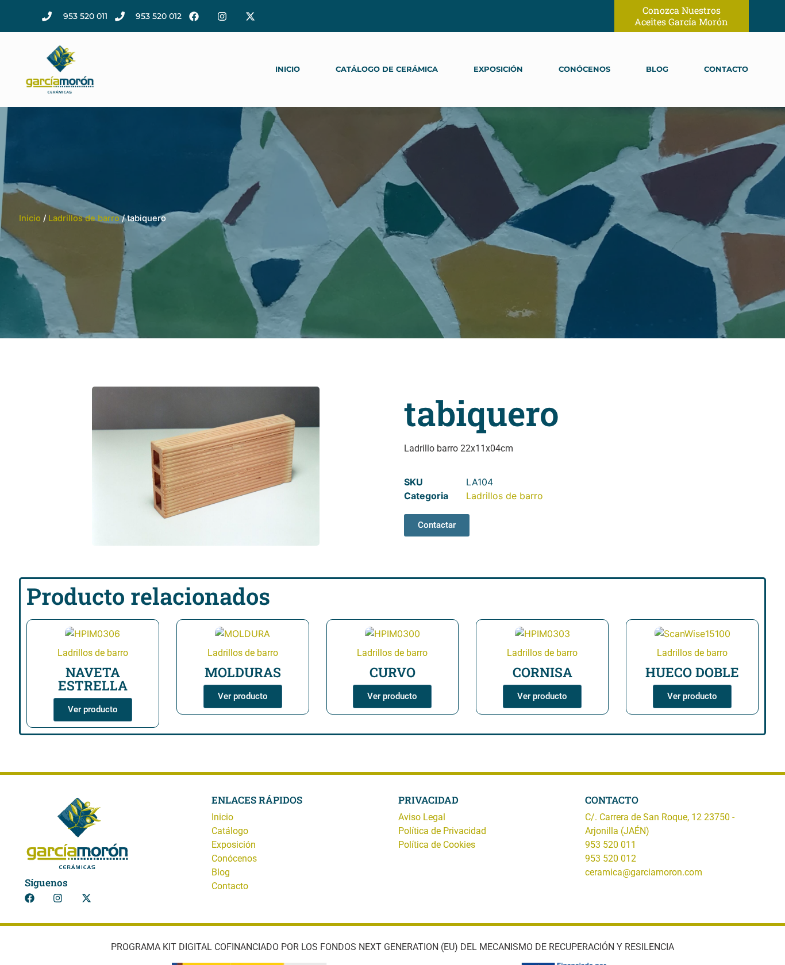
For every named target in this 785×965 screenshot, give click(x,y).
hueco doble (692, 672)
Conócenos (584, 69)
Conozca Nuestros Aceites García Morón (681, 16)
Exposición (498, 69)
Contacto (726, 69)
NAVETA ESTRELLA (93, 678)
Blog (657, 69)
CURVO (392, 672)
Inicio (287, 69)
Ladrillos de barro (84, 218)
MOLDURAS (243, 672)
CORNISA (542, 672)
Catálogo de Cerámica (387, 69)
